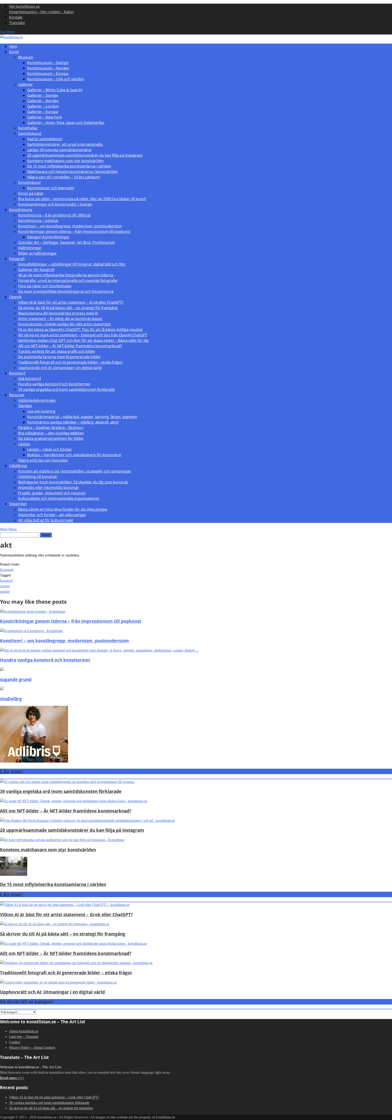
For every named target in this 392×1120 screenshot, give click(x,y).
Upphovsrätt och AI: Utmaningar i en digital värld (60, 367)
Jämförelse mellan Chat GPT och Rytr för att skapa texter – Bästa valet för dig (83, 340)
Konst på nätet (30, 193)
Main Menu (8, 529)
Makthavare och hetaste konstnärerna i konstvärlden (72, 171)
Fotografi (16, 258)
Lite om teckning (41, 411)
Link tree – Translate (24, 1037)
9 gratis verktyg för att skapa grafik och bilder (56, 351)
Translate (17, 22)
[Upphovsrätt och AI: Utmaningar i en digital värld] (58, 982)
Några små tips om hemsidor (43, 460)
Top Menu (7, 32)
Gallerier (25, 84)
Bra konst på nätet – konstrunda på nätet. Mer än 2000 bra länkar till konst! (82, 198)
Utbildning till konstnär (37, 476)
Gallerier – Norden (43, 100)
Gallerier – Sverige (42, 95)
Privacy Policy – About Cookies (32, 1047)
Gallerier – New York (44, 117)
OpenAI (15, 296)
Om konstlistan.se (24, 6)
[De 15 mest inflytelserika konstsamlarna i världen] (13, 874)
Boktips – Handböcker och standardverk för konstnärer (74, 454)
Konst (14, 51)
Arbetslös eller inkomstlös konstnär (48, 487)
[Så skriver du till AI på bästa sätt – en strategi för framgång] (54, 924)
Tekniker (25, 405)
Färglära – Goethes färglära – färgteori (50, 427)
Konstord (17, 373)
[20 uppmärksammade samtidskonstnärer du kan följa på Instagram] (87, 820)
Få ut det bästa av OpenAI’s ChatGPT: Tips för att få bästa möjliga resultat (80, 329)
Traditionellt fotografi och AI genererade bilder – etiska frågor (70, 362)
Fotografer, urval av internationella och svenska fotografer (68, 280)
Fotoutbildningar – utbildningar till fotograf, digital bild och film (71, 264)
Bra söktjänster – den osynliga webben (51, 433)
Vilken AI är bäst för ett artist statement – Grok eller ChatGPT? (70, 302)
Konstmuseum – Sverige (48, 62)
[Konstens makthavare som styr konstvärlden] (62, 840)
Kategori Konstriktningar (48, 236)
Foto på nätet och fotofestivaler (45, 285)
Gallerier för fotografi (36, 269)
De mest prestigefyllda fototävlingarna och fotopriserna (65, 291)
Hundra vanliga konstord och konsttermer (54, 384)
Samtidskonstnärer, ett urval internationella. (65, 144)
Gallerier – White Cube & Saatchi (54, 89)
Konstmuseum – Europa (48, 73)
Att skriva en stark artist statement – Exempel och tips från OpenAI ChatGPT (82, 334)
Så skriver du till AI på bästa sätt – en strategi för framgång (68, 307)
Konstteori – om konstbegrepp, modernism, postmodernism (70, 226)
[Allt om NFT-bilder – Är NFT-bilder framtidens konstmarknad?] (73, 801)
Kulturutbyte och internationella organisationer (59, 498)
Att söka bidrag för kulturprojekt (45, 520)
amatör (5, 591)
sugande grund (16, 679)
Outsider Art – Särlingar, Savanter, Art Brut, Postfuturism (66, 242)
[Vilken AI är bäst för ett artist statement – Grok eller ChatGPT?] (65, 905)
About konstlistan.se (23, 1031)
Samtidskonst (30, 133)
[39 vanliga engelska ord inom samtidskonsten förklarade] (67, 782)
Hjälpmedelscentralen (37, 400)
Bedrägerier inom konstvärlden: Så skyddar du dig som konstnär (73, 482)
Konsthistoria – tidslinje (38, 220)
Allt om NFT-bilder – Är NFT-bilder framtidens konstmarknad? (70, 345)
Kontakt (15, 17)
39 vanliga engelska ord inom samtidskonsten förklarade (66, 389)
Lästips (24, 443)
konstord (6, 581)
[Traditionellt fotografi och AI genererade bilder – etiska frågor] (76, 963)
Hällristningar (30, 247)
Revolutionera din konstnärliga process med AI (58, 313)
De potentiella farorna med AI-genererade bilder (59, 356)
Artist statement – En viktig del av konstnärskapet (60, 318)
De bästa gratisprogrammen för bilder (51, 438)
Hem (13, 46)
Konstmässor (29, 182)
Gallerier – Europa (42, 111)
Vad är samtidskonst (44, 138)
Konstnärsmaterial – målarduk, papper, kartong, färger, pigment (82, 416)
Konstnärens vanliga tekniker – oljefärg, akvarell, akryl (72, 422)
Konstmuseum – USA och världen (55, 78)
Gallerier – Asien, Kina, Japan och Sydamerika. (66, 122)
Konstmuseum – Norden (48, 68)
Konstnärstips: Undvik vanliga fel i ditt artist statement (64, 324)
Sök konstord (29, 378)
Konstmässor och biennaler (51, 187)
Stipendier (18, 503)
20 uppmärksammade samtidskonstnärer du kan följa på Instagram (85, 155)
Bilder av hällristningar (37, 253)
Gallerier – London (43, 106)
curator (5, 586)
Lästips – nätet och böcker (49, 449)
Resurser (16, 394)
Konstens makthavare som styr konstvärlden (65, 160)
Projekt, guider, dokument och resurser (52, 492)
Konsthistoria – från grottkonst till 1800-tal (54, 215)
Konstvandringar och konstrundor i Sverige (55, 204)
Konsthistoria (20, 209)
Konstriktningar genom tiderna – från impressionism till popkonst (74, 231)
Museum (25, 57)
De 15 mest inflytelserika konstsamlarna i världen (69, 166)
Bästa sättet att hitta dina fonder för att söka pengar (63, 509)
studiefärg (11, 699)
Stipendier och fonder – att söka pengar (52, 514)
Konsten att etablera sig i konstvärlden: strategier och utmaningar (74, 471)
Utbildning (18, 465)
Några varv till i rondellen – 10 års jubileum (63, 177)
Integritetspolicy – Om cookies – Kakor (41, 11)
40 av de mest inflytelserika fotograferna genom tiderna (65, 275)
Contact (14, 1042)
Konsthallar (28, 128)
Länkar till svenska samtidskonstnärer (59, 149)
